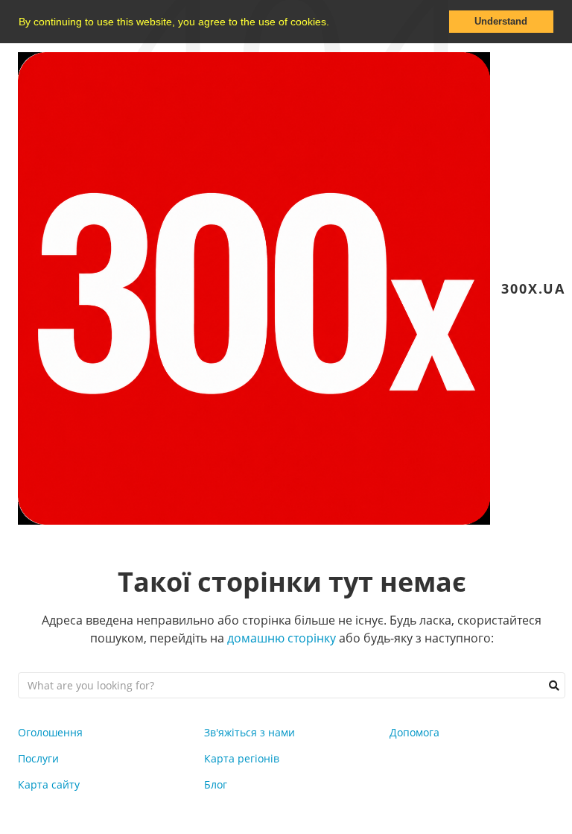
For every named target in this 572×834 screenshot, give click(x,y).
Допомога (414, 732)
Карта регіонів (241, 758)
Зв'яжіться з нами (249, 732)
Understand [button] (500, 21)
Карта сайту (49, 784)
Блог (215, 784)
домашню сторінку (281, 638)
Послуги (38, 758)
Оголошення (50, 732)
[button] (334, 23)
